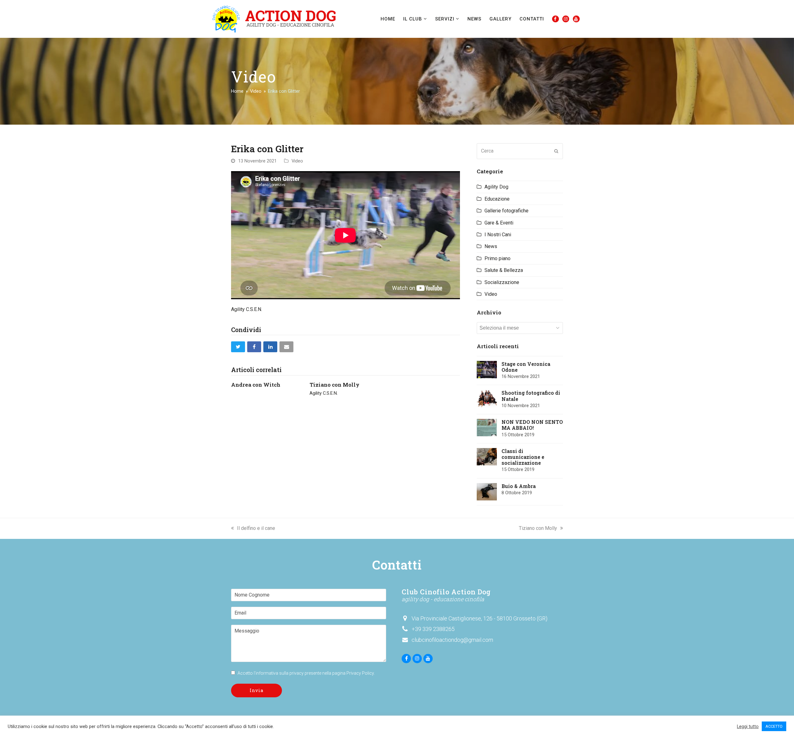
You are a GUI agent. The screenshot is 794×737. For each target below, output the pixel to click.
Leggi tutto (748, 726)
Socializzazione (501, 282)
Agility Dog (496, 187)
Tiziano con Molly (334, 384)
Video (297, 161)
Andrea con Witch (255, 384)
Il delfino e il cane (256, 528)
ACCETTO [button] (774, 726)
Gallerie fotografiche (506, 211)
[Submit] (556, 151)
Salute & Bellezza (503, 270)
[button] (238, 346)
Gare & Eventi (498, 223)
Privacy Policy (360, 673)
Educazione (497, 199)
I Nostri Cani (497, 235)
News (490, 246)
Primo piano (497, 258)
